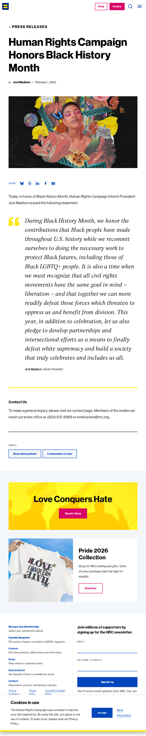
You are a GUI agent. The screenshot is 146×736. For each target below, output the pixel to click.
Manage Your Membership (24, 626)
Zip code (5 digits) (96, 660)
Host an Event (17, 670)
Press (12, 659)
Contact (13, 681)
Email (88, 641)
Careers (13, 648)
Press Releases (30, 26)
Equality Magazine (19, 637)
